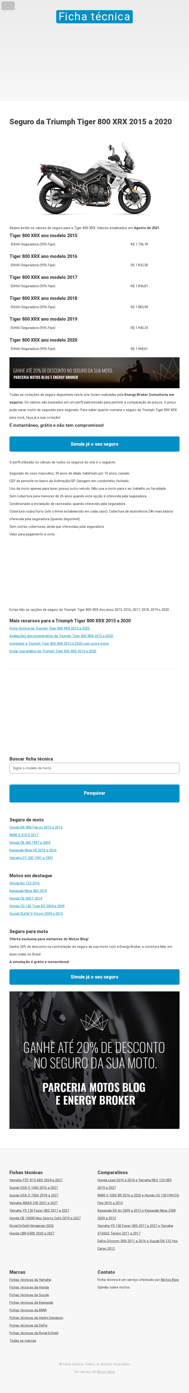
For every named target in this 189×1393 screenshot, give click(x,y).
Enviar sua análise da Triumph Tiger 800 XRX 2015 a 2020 (52, 651)
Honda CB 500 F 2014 (25, 898)
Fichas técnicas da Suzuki (29, 1295)
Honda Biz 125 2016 (24, 883)
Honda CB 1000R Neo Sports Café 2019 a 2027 (45, 1218)
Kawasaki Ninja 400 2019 (28, 891)
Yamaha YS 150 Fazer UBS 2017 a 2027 (39, 1210)
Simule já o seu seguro (94, 444)
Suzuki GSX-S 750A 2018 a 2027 (33, 1195)
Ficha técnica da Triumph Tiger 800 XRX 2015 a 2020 (49, 628)
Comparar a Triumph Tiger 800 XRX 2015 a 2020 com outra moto (59, 643)
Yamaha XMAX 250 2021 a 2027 (33, 1203)
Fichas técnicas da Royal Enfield (33, 1333)
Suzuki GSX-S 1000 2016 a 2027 (33, 1188)
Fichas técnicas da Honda (29, 1287)
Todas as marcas (22, 1341)
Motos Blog (170, 1280)
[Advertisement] (94, 58)
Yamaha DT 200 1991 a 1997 (31, 858)
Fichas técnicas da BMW (28, 1310)
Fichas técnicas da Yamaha (30, 1280)
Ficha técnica (94, 16)
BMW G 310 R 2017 (23, 835)
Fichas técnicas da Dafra (28, 1325)
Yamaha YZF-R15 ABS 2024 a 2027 (35, 1180)
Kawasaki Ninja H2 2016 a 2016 (32, 850)
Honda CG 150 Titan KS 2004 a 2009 (37, 906)
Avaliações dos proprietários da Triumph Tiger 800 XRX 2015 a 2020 (61, 636)
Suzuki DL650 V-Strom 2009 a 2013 (36, 914)
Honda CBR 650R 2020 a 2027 (31, 1233)
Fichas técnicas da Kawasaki (31, 1303)
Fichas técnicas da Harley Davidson (36, 1318)
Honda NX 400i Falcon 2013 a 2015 (35, 827)
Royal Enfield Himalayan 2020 (31, 1226)
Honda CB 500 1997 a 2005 (29, 843)
